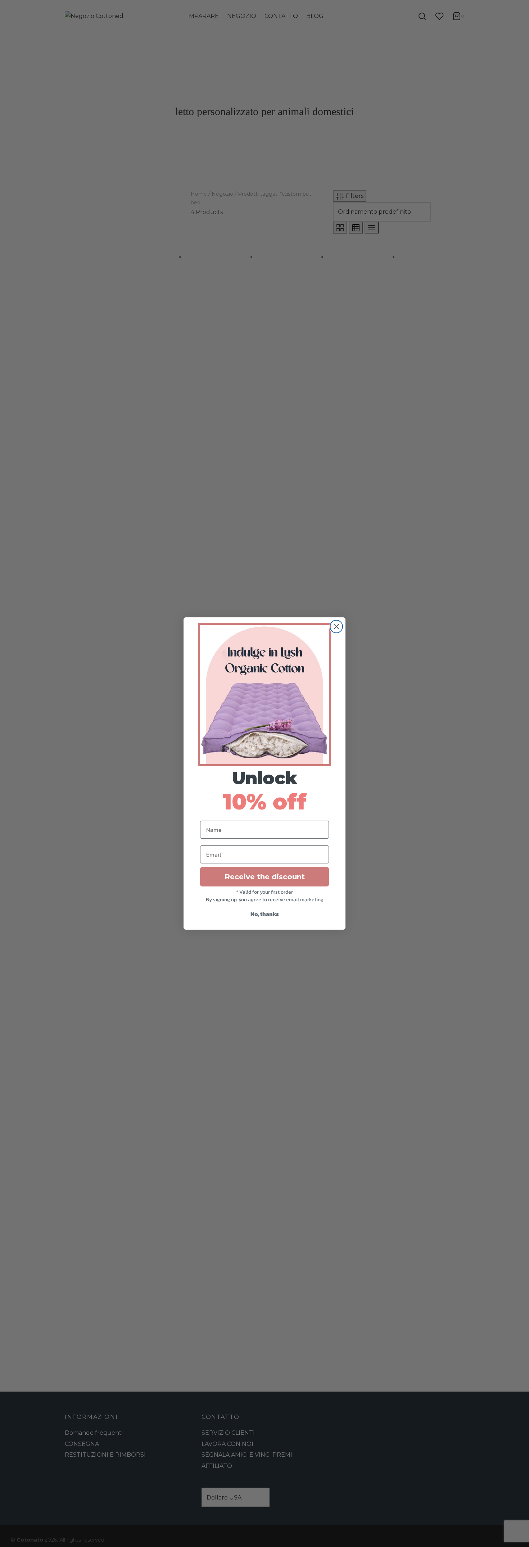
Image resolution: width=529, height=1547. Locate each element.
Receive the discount (265, 876)
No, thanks (264, 913)
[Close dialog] (336, 626)
